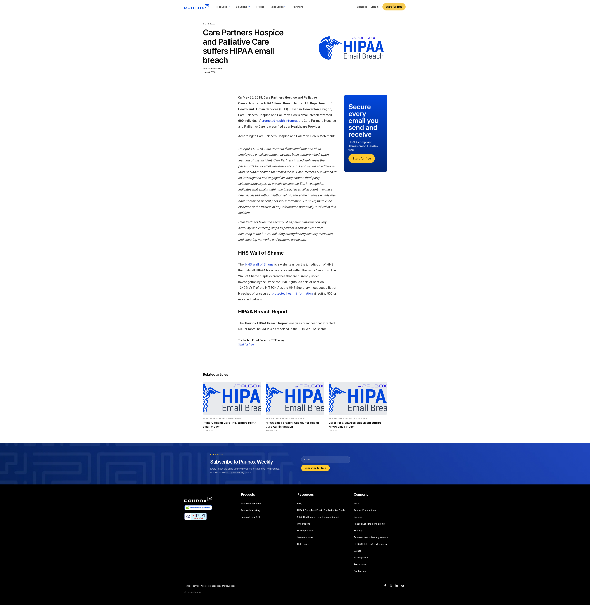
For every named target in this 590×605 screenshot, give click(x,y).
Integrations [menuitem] (303, 523)
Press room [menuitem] (360, 564)
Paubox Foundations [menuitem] (365, 510)
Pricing (260, 6)
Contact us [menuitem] (360, 571)
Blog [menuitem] (299, 503)
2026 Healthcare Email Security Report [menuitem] (318, 517)
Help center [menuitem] (303, 544)
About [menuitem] (357, 503)
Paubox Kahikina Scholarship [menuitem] (369, 523)
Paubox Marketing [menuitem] (250, 510)
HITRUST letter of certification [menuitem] (370, 544)
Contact (362, 6)
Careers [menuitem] (358, 517)
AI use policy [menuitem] (361, 557)
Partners (298, 6)
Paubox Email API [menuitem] (250, 517)
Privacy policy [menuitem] (228, 586)
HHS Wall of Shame (259, 264)
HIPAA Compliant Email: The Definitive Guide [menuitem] (321, 510)
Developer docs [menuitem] (305, 530)
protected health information (282, 121)
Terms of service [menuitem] (191, 586)
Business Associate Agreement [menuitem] (371, 537)
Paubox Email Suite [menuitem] (251, 503)
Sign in (375, 6)
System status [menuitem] (305, 537)
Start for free (394, 6)
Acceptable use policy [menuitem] (211, 586)
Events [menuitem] (357, 550)
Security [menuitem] (358, 530)
